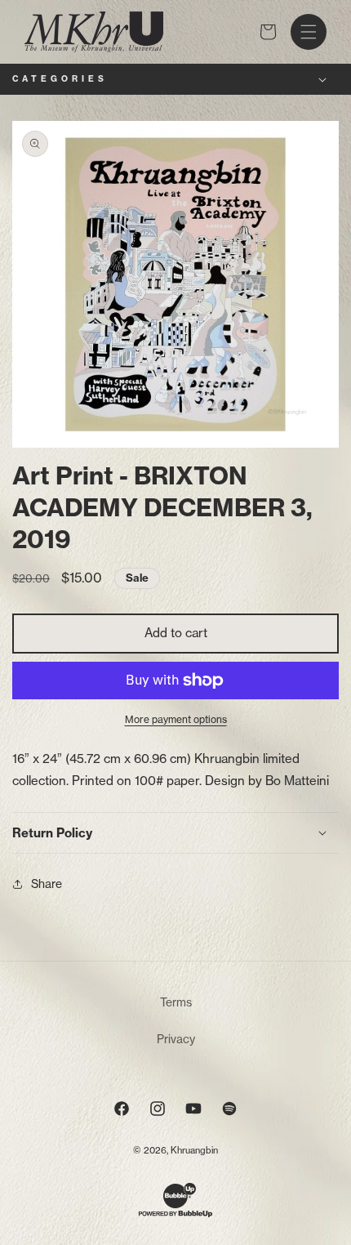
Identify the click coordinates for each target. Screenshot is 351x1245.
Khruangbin (194, 1150)
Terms (176, 1002)
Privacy (176, 1039)
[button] (309, 32)
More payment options (176, 719)
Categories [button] (60, 79)
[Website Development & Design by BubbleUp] (175, 1214)
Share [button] (46, 883)
